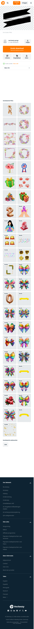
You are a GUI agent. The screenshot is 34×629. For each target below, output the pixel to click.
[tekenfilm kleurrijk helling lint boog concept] (10, 443)
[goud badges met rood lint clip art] (10, 370)
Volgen (28, 42)
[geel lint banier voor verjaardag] (10, 501)
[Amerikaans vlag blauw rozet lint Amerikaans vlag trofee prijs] (10, 240)
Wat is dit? (15, 63)
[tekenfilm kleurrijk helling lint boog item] (10, 589)
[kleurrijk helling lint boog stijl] (10, 458)
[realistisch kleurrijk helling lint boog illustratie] (10, 574)
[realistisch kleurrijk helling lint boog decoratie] (10, 545)
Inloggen (24, 3)
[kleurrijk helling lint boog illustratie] (10, 618)
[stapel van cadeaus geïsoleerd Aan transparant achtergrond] (10, 283)
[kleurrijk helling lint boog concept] (10, 516)
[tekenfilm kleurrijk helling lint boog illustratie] (10, 559)
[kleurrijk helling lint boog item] (10, 530)
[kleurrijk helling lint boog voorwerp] (10, 472)
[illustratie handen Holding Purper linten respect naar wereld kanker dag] (10, 327)
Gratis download (17, 49)
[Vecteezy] (3, 3)
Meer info (7, 67)
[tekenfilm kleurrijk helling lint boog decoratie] (10, 603)
